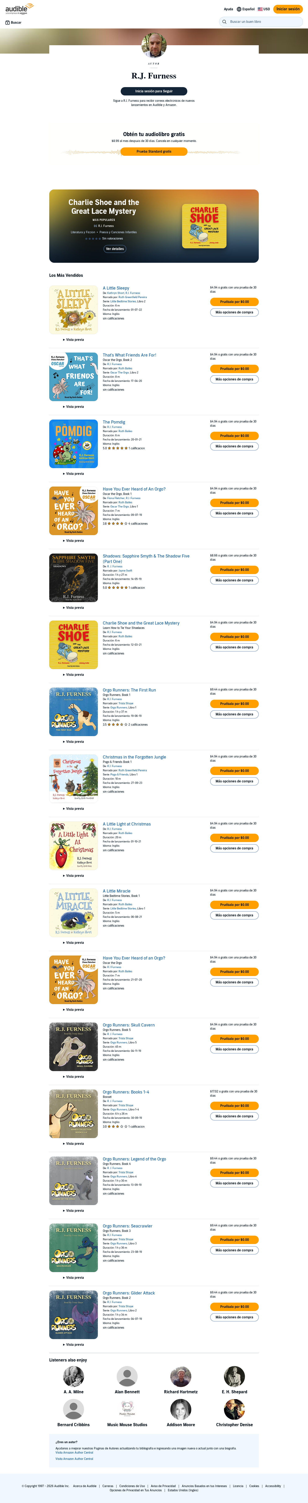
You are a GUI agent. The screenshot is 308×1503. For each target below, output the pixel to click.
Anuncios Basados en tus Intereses (204, 1486)
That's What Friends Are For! (129, 355)
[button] (154, 151)
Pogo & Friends (119, 774)
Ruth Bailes (125, 368)
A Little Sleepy (116, 288)
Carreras (107, 1486)
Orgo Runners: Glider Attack (129, 1293)
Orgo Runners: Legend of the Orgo (134, 1159)
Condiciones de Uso (132, 1486)
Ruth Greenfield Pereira (133, 297)
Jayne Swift (125, 570)
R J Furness (114, 967)
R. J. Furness (114, 566)
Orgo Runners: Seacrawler (128, 1226)
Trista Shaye (126, 703)
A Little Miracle (117, 891)
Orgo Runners (118, 707)
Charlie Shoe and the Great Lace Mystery (141, 623)
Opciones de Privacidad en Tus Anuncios (136, 1490)
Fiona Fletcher (116, 498)
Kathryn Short (115, 293)
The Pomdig (114, 422)
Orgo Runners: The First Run (129, 690)
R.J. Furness (133, 293)
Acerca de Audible (84, 1486)
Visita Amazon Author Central (74, 1452)
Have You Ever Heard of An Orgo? (134, 489)
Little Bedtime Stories (123, 301)
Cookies (254, 1486)
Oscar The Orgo (119, 372)
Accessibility (273, 1486)
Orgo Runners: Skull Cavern (129, 1025)
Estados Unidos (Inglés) (183, 1490)
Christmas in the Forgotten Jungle (134, 757)
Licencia (238, 1486)
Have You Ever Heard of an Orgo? (134, 958)
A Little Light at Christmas (127, 824)
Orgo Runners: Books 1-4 (126, 1092)
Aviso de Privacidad (163, 1486)
